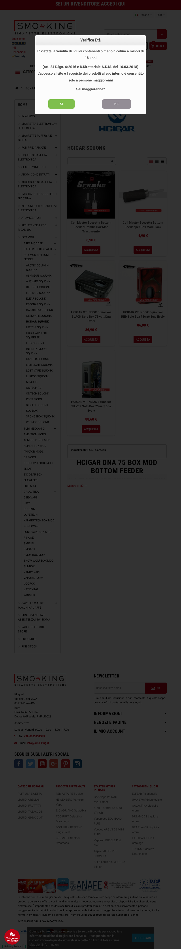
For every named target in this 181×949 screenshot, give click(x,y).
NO (116, 104)
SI (61, 104)
